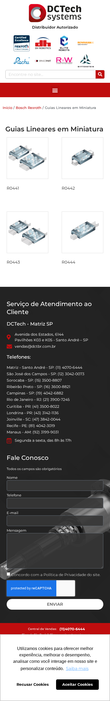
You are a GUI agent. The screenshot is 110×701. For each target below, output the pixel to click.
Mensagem (16, 530)
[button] (55, 90)
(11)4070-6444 (72, 629)
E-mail (12, 513)
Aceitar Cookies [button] (77, 684)
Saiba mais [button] (77, 668)
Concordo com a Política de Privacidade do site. (55, 574)
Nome (12, 478)
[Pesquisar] (100, 74)
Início (7, 107)
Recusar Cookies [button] (33, 684)
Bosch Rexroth (28, 107)
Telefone (14, 495)
